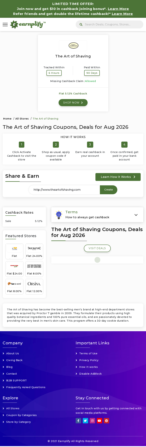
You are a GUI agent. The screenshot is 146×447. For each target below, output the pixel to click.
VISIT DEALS (97, 248)
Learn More (122, 14)
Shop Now (71, 102)
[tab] (97, 214)
